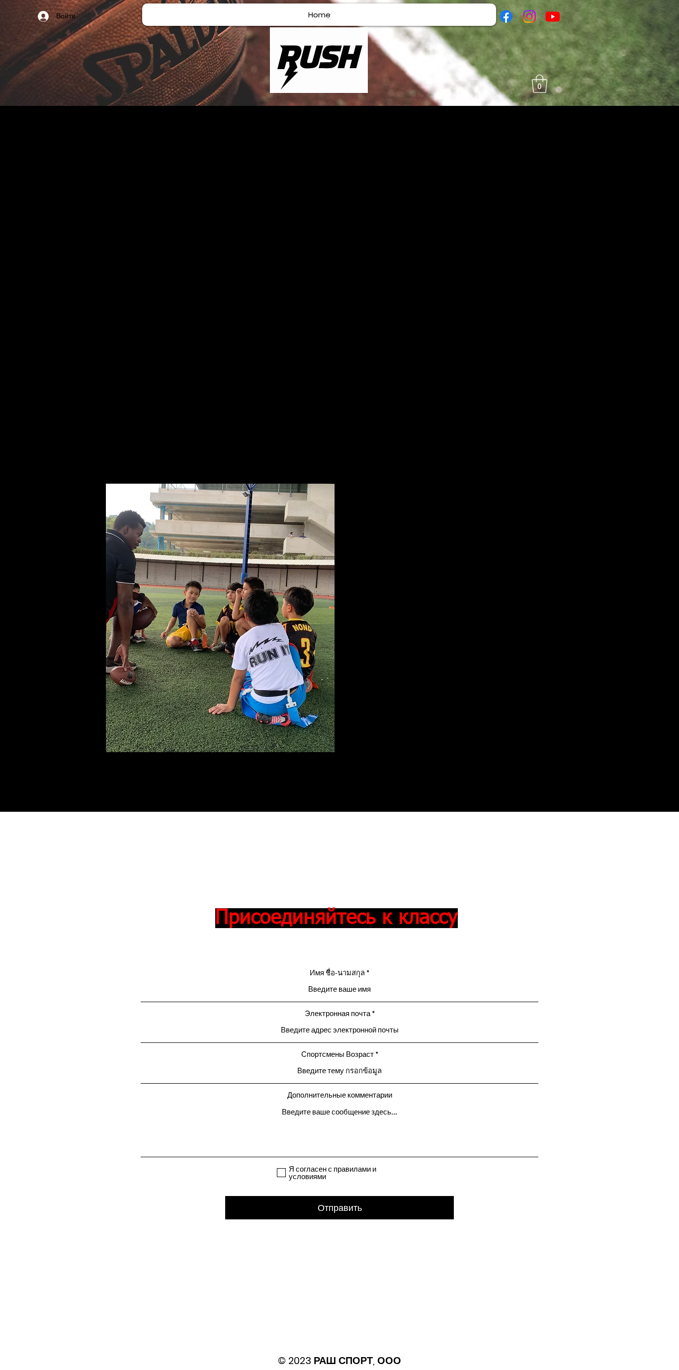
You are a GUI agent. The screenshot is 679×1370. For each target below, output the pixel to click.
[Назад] (41, 618)
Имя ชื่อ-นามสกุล (337, 972)
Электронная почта (337, 1013)
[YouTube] (552, 16)
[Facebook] (506, 16)
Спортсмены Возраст (337, 1054)
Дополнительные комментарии (339, 1095)
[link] (539, 84)
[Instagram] (529, 16)
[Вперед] (638, 618)
